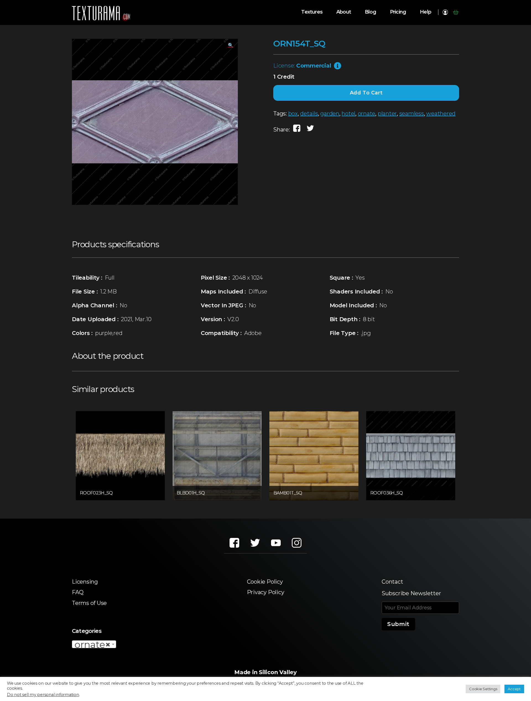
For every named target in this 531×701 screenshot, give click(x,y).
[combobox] (94, 644)
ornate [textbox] (92, 644)
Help (425, 12)
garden (329, 113)
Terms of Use (89, 603)
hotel (348, 113)
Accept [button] (514, 689)
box (293, 113)
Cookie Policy (265, 581)
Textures (311, 12)
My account (445, 12)
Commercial (313, 65)
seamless (411, 113)
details (309, 113)
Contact (392, 581)
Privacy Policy (265, 592)
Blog (370, 12)
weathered (440, 113)
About (343, 12)
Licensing (85, 581)
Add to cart (366, 93)
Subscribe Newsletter (411, 593)
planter (387, 113)
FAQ (77, 592)
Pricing (398, 12)
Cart (455, 12)
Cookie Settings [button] (483, 689)
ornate (367, 113)
